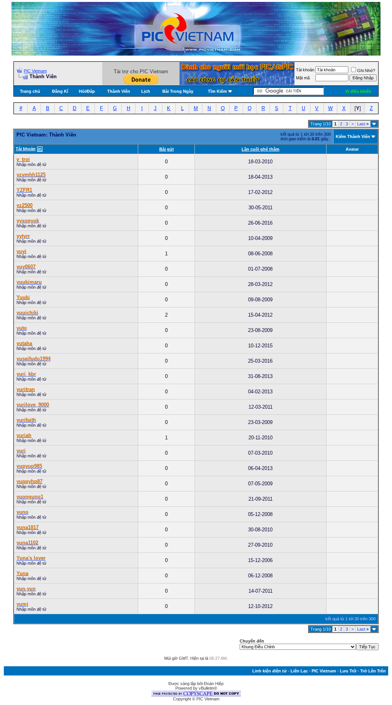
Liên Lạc (299, 671)
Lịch (145, 91)
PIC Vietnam (35, 71)
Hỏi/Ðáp (87, 91)
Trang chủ (30, 91)
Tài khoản (305, 69)
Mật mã (303, 78)
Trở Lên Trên (373, 671)
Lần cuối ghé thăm (260, 149)
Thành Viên (118, 91)
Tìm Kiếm (217, 91)
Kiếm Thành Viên (353, 136)
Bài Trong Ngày (177, 91)
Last (363, 124)
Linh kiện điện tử (269, 671)
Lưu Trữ (348, 671)
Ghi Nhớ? (366, 70)
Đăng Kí (60, 91)
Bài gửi (166, 149)
